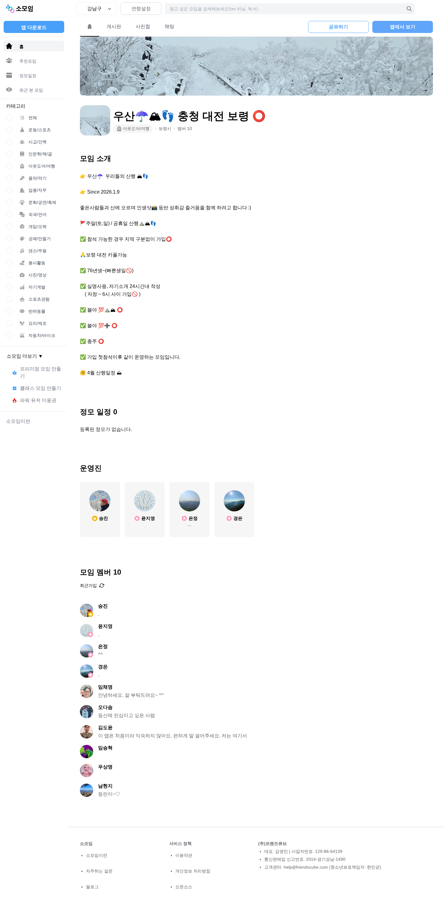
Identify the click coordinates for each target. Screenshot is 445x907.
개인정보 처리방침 (192, 871)
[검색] (409, 8)
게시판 (114, 26)
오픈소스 (183, 886)
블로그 (92, 886)
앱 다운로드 (34, 27)
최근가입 (88, 585)
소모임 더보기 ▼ (25, 356)
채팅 (169, 26)
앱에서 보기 (402, 26)
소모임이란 (96, 855)
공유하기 (338, 26)
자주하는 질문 (99, 871)
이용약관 (183, 855)
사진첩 (143, 26)
